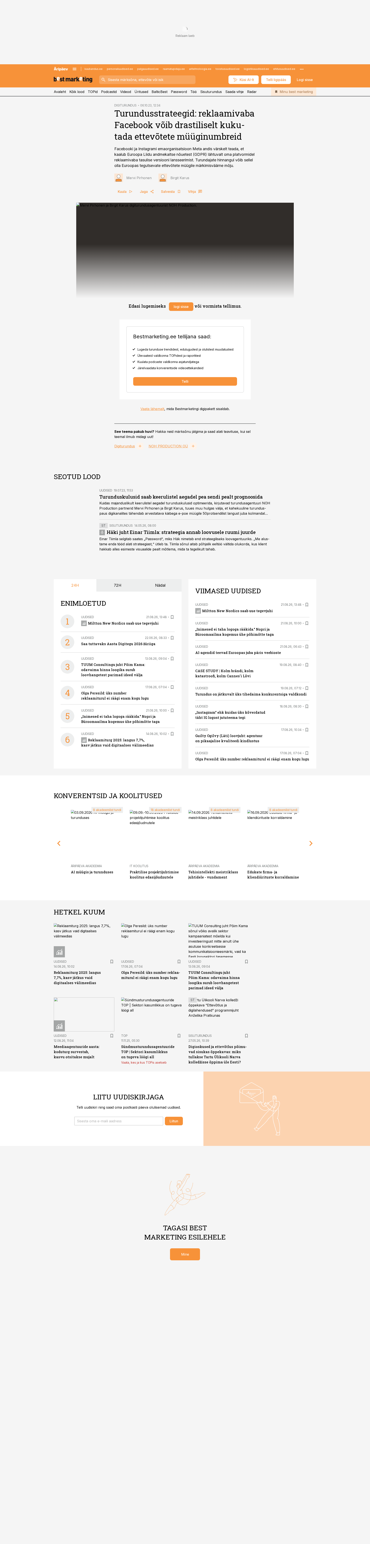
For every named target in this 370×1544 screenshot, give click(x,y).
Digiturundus (124, 446)
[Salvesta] (172, 617)
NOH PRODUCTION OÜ (168, 446)
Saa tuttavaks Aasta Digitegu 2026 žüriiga (118, 644)
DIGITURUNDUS (125, 105)
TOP (124, 1035)
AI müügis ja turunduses (92, 872)
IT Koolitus (139, 866)
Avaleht (60, 92)
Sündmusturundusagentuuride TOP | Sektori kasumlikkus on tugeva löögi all (148, 1051)
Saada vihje (234, 92)
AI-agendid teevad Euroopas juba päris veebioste (238, 652)
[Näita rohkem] (302, 69)
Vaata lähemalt (152, 409)
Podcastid (109, 92)
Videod (125, 92)
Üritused (141, 92)
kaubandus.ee (94, 68)
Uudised (105, 490)
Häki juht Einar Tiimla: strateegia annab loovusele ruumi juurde (181, 532)
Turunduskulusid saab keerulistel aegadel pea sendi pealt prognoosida (181, 497)
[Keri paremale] (311, 843)
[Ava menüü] (75, 69)
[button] (118, 1121)
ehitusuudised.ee (284, 68)
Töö (193, 92)
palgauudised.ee (148, 68)
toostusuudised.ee (228, 68)
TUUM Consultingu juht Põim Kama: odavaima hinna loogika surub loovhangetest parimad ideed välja (113, 669)
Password (179, 92)
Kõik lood (76, 92)
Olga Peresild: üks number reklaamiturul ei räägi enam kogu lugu (252, 759)
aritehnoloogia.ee (200, 68)
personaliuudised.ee (120, 68)
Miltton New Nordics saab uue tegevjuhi (123, 623)
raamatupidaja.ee (174, 68)
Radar (252, 92)
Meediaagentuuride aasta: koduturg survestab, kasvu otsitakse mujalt (77, 1051)
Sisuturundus (211, 92)
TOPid (93, 92)
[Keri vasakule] (59, 843)
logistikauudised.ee (256, 68)
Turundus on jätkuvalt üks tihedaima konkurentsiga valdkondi (251, 694)
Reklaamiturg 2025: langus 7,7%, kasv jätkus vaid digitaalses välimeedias (77, 977)
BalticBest (159, 92)
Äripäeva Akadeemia (86, 866)
